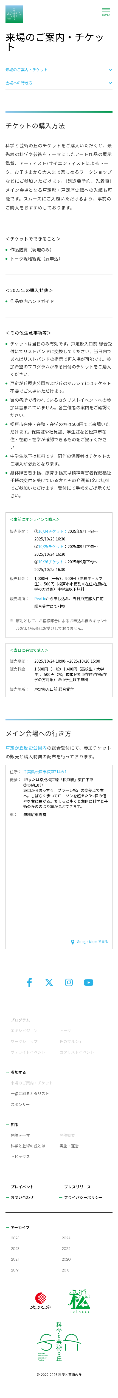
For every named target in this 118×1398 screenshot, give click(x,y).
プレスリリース (77, 1186)
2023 (15, 1248)
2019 (14, 1270)
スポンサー (20, 1104)
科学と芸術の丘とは (28, 1146)
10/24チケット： (53, 531)
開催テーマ (20, 1135)
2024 (66, 1238)
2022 (66, 1248)
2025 (15, 1238)
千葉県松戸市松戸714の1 (45, 771)
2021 (15, 1259)
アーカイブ (20, 1227)
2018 (65, 1270)
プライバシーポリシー (83, 1197)
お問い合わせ (22, 1197)
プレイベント (22, 1186)
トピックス (20, 1156)
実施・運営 (69, 1146)
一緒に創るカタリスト (30, 1093)
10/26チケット (51, 561)
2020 (66, 1259)
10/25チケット (51, 546)
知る (14, 1124)
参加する (18, 1072)
